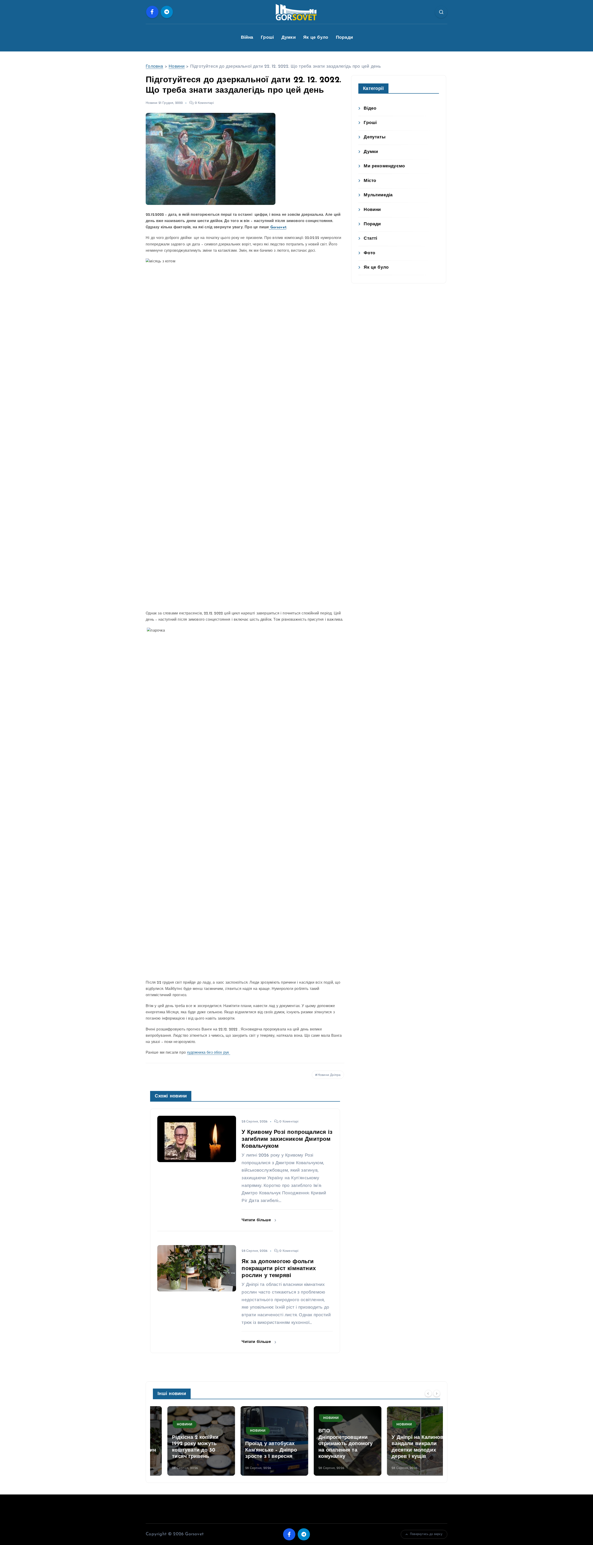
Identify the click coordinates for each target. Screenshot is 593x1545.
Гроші (267, 37)
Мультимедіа (378, 195)
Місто (370, 181)
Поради (344, 37)
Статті (370, 238)
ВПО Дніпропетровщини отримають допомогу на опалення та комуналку (331, 1443)
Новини (177, 66)
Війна (247, 37)
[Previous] (428, 1393)
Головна (154, 66)
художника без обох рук (208, 1053)
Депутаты (374, 137)
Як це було (315, 37)
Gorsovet (277, 227)
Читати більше (257, 1220)
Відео (370, 108)
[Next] (436, 1393)
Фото (369, 253)
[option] (187, 1441)
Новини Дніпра (329, 1075)
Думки (288, 37)
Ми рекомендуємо (384, 166)
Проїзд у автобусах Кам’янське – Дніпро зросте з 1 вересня (256, 1450)
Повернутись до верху (426, 1534)
